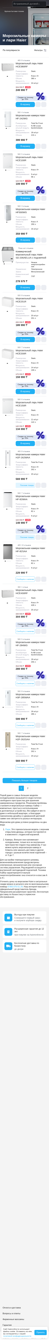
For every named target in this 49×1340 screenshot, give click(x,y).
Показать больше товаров (24, 780)
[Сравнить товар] (38, 104)
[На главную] (7, 4)
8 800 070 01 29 (15, 887)
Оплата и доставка (12, 1308)
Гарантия (7, 1325)
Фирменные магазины (13, 1319)
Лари (7, 829)
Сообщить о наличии (25, 579)
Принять (40, 1332)
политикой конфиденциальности (17, 1336)
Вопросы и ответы (11, 1313)
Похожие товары (27, 485)
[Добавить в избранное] (43, 104)
